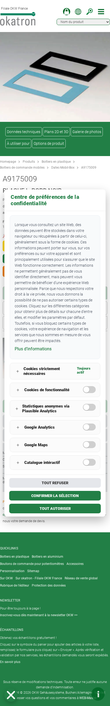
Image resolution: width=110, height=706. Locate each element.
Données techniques (23, 132)
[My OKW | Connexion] (66, 11)
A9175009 (88, 167)
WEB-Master (88, 698)
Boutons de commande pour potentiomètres (32, 564)
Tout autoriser (55, 508)
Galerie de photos (86, 132)
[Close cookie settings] (11, 695)
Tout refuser (55, 483)
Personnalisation (12, 571)
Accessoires (75, 564)
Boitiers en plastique (56, 162)
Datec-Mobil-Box (62, 167)
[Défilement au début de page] (82, 694)
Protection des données (49, 585)
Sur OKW (6, 578)
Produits (29, 162)
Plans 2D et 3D (56, 132)
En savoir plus (10, 662)
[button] (11, 695)
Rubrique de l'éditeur (14, 585)
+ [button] (17, 371)
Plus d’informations (33, 348)
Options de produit (49, 143)
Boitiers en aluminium (47, 556)
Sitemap (33, 571)
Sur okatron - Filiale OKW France (38, 578)
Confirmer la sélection (55, 496)
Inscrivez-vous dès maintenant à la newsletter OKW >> (38, 615)
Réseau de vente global (81, 578)
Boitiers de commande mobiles (22, 167)
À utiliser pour (18, 143)
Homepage (8, 162)
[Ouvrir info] (98, 694)
